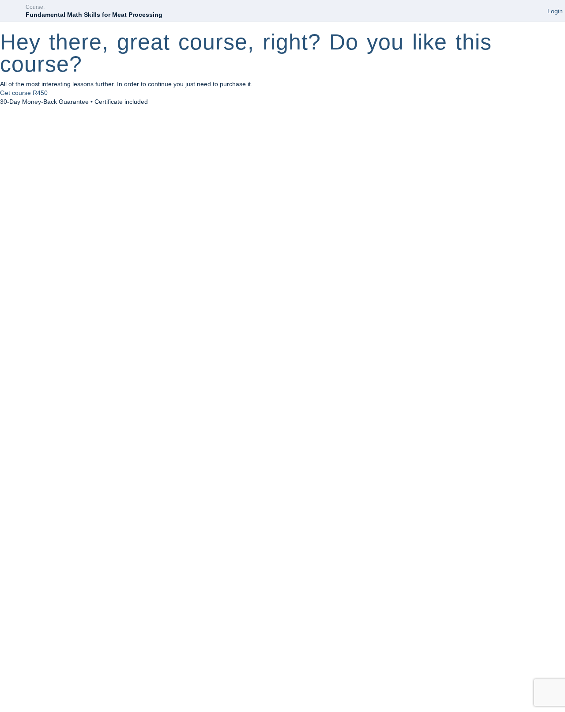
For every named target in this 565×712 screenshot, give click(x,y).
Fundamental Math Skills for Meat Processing (94, 14)
